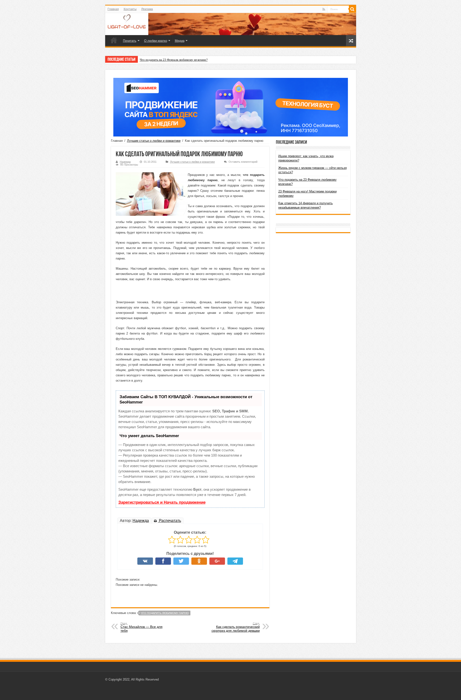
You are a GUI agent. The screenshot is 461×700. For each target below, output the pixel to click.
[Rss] (324, 9)
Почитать (129, 41)
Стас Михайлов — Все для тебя (142, 627)
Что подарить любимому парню (165, 613)
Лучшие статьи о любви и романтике (154, 140)
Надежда (125, 161)
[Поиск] (352, 9)
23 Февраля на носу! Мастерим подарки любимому (174, 60)
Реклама (147, 9)
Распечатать (169, 521)
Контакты (130, 9)
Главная (113, 9)
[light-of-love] (230, 24)
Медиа (179, 41)
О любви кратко (155, 41)
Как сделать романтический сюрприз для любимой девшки (236, 627)
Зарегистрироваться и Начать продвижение (162, 502)
